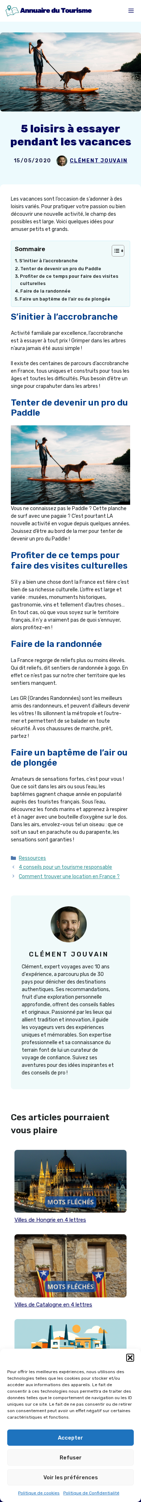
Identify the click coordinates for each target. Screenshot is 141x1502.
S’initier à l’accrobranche (48, 260)
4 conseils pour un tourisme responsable (65, 867)
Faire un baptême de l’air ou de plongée (65, 299)
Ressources (32, 858)
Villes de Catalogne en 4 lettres (53, 1304)
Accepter (70, 1438)
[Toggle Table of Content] (114, 251)
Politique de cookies (39, 1493)
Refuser (71, 1457)
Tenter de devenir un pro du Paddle (60, 268)
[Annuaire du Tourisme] (48, 11)
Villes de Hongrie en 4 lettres (50, 1220)
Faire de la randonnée (45, 291)
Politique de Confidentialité (91, 1493)
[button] (130, 1357)
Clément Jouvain (98, 161)
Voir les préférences (70, 1477)
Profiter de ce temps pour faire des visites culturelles (69, 279)
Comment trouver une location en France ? (69, 876)
